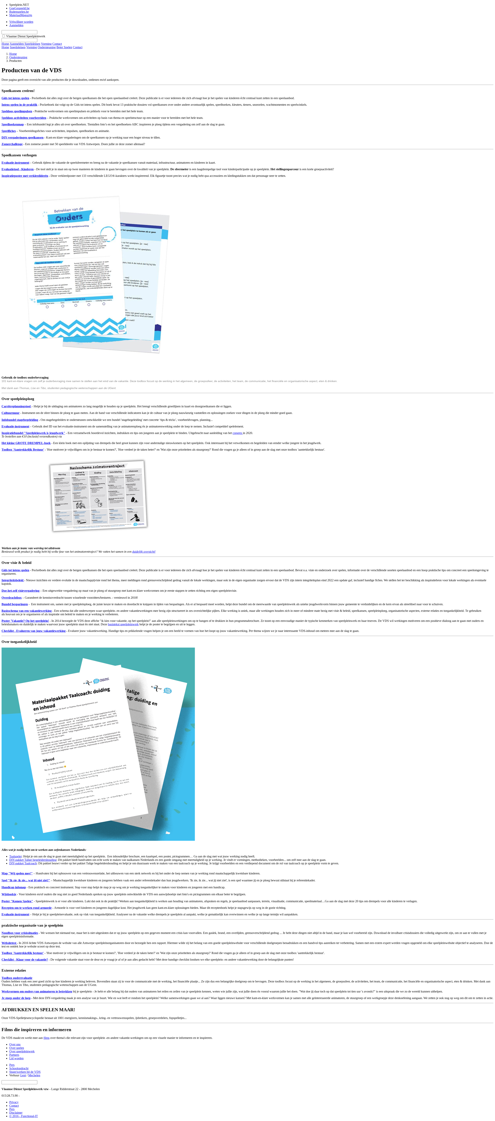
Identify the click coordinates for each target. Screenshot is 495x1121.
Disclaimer (15, 1112)
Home (5, 47)
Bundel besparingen (15, 604)
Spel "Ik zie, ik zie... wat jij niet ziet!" (26, 880)
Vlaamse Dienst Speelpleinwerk (25, 36)
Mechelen (34, 1075)
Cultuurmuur (11, 413)
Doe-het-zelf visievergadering (20, 590)
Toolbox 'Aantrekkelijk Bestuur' (23, 449)
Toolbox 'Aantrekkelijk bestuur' (23, 953)
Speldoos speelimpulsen (17, 111)
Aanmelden (16, 25)
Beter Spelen (64, 47)
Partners (14, 1054)
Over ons (14, 1044)
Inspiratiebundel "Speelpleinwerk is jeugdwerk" (33, 433)
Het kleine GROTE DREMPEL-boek (26, 443)
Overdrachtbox (12, 597)
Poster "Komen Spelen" (17, 901)
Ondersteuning (47, 47)
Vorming (31, 47)
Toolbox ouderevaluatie (17, 978)
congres (238, 433)
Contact (77, 47)
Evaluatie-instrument (15, 162)
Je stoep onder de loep (16, 998)
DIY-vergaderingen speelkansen (23, 137)
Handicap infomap (14, 887)
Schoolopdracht (18, 1068)
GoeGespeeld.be (19, 8)
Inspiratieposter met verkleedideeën (25, 175)
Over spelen (16, 1048)
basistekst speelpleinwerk (123, 624)
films (47, 1037)
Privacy (14, 1102)
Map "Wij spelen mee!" (17, 873)
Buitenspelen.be (19, 11)
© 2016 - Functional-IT (23, 1116)
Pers (12, 1065)
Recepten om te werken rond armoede (27, 907)
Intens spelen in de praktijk (19, 104)
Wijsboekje (9, 894)
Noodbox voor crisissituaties (20, 933)
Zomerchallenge (12, 144)
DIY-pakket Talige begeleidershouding (32, 859)
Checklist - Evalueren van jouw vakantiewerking (34, 630)
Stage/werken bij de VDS (25, 1071)
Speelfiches (9, 131)
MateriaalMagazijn (20, 15)
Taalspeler (15, 856)
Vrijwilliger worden (21, 21)
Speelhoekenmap (13, 124)
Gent (23, 1075)
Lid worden (16, 1058)
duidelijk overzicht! (143, 551)
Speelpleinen (18, 47)
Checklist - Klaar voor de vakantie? (25, 959)
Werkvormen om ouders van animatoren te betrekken (37, 991)
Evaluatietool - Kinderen (18, 169)
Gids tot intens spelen (15, 98)
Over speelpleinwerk (22, 1051)
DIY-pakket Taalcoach (23, 863)
